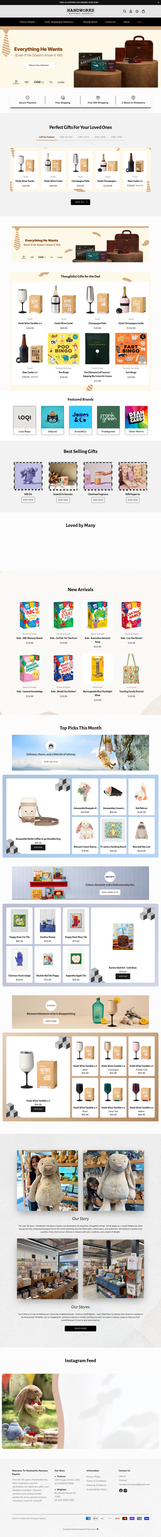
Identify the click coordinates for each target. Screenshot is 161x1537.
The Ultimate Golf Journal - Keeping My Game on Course (97, 374)
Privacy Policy (93, 1476)
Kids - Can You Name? (131, 638)
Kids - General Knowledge (30, 691)
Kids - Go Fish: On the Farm (63, 638)
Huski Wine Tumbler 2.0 (25, 181)
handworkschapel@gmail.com (134, 1484)
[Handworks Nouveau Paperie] (80, 11)
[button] (143, 11)
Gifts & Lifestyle (27, 22)
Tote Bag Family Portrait (131, 691)
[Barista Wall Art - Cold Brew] (123, 945)
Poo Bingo (64, 372)
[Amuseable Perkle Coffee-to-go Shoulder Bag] (38, 816)
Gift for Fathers (46, 137)
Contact (123, 1480)
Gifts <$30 (100, 137)
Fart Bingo (131, 372)
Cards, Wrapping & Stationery (59, 22)
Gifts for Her (66, 137)
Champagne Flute (80, 181)
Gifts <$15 (83, 137)
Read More (80, 1328)
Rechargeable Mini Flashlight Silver (97, 693)
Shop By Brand (90, 22)
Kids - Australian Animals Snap (97, 640)
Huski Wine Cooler (53, 181)
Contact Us (110, 22)
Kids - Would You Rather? (63, 691)
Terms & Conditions (96, 1480)
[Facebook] (121, 1490)
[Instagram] (125, 1490)
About (127, 22)
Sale (140, 22)
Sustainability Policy (97, 1489)
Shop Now (28, 500)
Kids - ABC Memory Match (30, 638)
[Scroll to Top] (156, 1523)
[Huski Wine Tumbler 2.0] (38, 1077)
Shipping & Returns (96, 1485)
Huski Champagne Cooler (107, 181)
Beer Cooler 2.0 (135, 181)
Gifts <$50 (116, 137)
